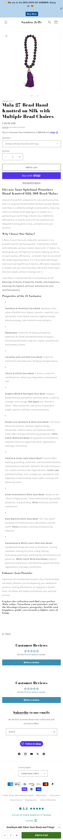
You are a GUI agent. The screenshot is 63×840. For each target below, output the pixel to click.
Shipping (5, 127)
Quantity (6, 151)
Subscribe (21, 712)
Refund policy (41, 795)
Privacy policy (55, 795)
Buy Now (32, 14)
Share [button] (8, 634)
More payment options (32, 183)
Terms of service (16, 800)
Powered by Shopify (26, 795)
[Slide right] (38, 95)
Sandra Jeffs (13, 795)
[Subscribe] (54, 731)
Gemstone (6, 138)
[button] (6, 22)
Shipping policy (31, 800)
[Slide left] (25, 95)
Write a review (31, 662)
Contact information (48, 800)
